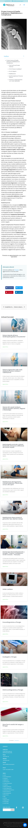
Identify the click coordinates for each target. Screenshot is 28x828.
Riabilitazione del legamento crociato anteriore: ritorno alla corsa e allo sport (12, 483)
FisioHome (6, 778)
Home (5, 775)
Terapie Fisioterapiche (8, 783)
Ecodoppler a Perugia (9, 657)
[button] (9, 287)
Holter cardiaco (8, 589)
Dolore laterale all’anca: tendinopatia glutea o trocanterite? (14, 336)
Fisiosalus (16, 270)
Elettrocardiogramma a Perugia (13, 690)
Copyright (5, 822)
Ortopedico (6, 785)
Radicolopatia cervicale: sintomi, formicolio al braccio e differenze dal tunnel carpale (13, 446)
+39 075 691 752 (6, 756)
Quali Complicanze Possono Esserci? (16, 76)
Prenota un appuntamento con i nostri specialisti (15, 80)
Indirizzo (5, 749)
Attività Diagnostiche (8, 788)
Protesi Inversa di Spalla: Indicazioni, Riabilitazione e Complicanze (13, 62)
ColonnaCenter (6, 781)
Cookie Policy (6, 803)
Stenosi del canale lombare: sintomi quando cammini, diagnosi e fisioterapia (14, 408)
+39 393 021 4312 (6, 760)
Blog (4, 796)
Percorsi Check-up (7, 791)
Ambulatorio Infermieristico (9, 789)
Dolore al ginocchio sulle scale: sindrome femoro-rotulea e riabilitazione (12, 371)
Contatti (5, 798)
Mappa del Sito (6, 799)
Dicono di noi (6, 794)
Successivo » (17, 740)
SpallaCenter (6, 780)
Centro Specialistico (7, 776)
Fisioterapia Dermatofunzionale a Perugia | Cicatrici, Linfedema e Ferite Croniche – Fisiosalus (13, 553)
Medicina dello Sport (7, 786)
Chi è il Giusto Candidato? (15, 69)
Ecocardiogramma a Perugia (12, 622)
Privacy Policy (6, 801)
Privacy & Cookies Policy (18, 823)
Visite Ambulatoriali (7, 793)
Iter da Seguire (12, 71)
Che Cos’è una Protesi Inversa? (14, 66)
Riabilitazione (12, 73)
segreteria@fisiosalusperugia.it (8, 764)
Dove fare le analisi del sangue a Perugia (13, 725)
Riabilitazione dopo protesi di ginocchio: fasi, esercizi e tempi (13, 518)
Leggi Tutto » (5, 347)
